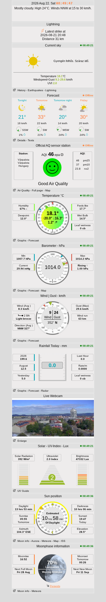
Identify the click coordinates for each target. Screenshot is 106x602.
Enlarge (21, 440)
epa (58, 155)
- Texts (30, 140)
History (20, 90)
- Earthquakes (34, 90)
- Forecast (33, 240)
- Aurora (34, 541)
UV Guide (22, 490)
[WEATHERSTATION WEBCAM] (53, 418)
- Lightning (50, 90)
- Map (46, 190)
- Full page (36, 190)
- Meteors (45, 541)
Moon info (22, 541)
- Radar (44, 390)
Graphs (21, 240)
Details (20, 140)
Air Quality (23, 190)
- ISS (62, 541)
